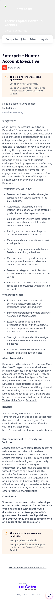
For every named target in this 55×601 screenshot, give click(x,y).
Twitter (6, 400)
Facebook (31, 400)
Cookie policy (34, 594)
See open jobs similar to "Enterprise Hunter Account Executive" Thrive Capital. (27, 90)
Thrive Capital (24, 9)
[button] (49, 595)
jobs (23, 39)
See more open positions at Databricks (27, 567)
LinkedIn (16, 400)
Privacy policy (21, 594)
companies (12, 39)
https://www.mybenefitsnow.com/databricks (27, 430)
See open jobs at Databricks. (24, 83)
